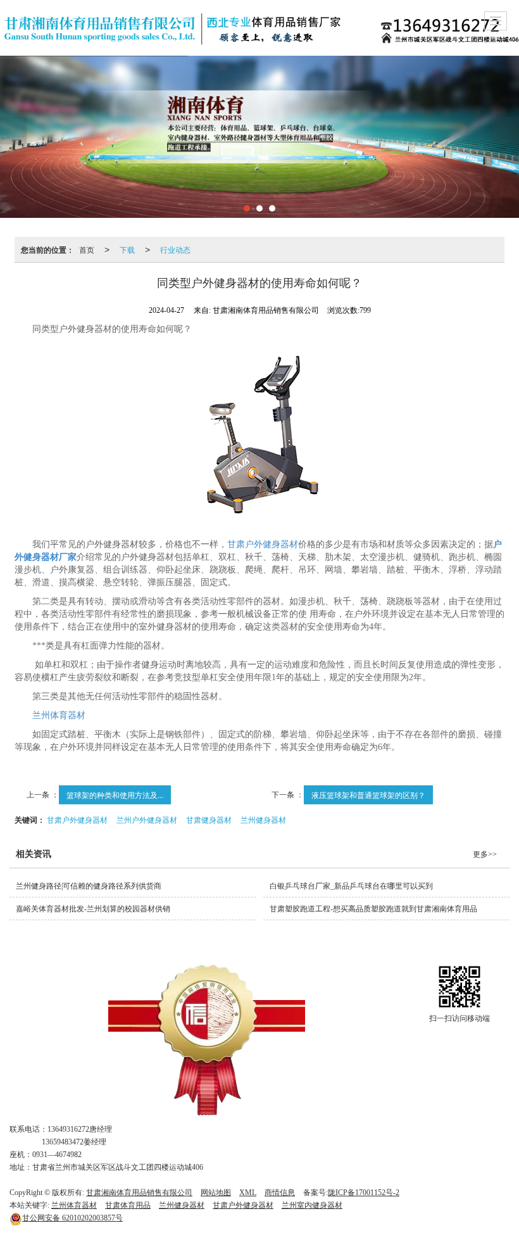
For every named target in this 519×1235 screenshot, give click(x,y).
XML (247, 1192)
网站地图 (216, 1192)
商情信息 (280, 1192)
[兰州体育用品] (206, 1040)
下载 (127, 249)
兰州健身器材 (263, 819)
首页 (86, 249)
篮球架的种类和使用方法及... (114, 794)
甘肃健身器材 (209, 819)
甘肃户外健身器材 (262, 544)
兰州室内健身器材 (312, 1205)
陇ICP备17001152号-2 (363, 1192)
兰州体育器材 (58, 715)
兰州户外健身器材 (146, 819)
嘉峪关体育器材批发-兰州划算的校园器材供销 (93, 908)
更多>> (485, 854)
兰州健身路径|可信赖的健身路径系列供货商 (88, 886)
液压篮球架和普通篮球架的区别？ (368, 794)
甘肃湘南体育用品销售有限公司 (139, 1192)
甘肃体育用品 (128, 1205)
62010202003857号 (72, 1217)
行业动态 (175, 249)
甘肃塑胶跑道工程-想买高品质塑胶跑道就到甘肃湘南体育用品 (373, 908)
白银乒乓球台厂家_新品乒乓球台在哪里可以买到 (351, 886)
